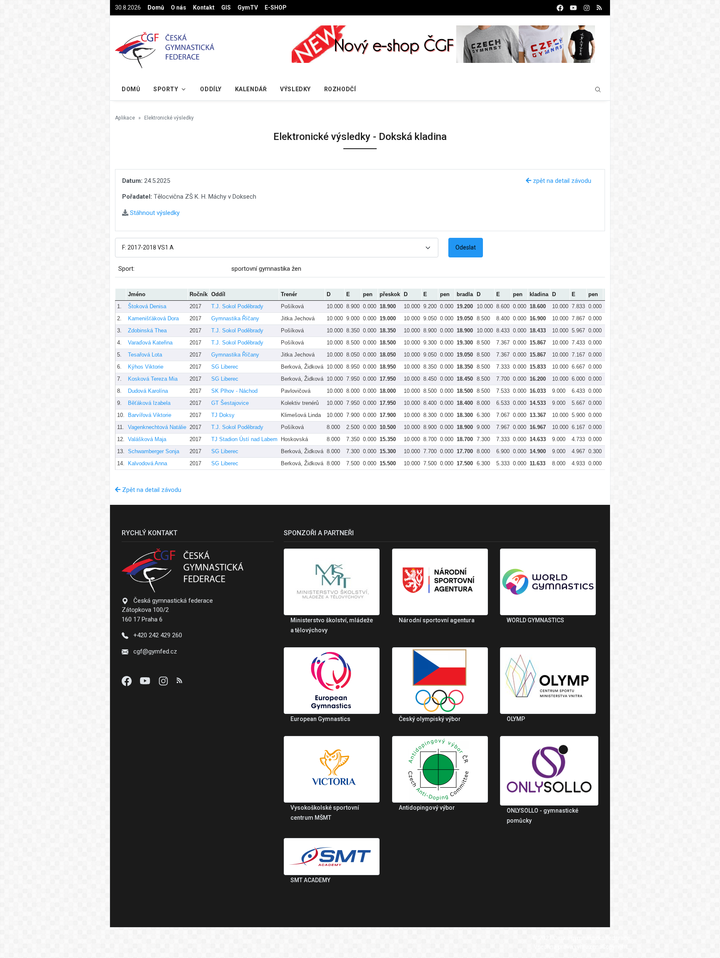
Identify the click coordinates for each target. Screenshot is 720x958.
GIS (226, 7)
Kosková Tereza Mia (153, 379)
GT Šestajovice (230, 403)
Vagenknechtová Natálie (157, 427)
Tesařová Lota (145, 355)
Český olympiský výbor (430, 719)
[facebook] (560, 7)
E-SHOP (276, 7)
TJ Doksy (223, 415)
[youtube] (573, 7)
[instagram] (586, 7)
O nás (178, 7)
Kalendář (251, 89)
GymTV (248, 7)
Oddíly (210, 89)
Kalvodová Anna (147, 463)
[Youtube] (146, 680)
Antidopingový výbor (427, 807)
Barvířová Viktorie (149, 415)
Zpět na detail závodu (150, 490)
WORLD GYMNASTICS (535, 620)
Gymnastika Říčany (235, 318)
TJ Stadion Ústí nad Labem (244, 439)
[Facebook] (127, 680)
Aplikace (125, 118)
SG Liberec (224, 367)
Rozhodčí (340, 89)
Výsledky (295, 89)
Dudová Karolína (148, 391)
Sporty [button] (165, 89)
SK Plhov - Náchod (234, 391)
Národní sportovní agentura (437, 620)
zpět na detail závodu (561, 181)
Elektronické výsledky (169, 118)
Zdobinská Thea (147, 330)
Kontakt (204, 7)
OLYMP (516, 719)
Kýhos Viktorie (145, 367)
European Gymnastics (320, 719)
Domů (156, 7)
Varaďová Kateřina (150, 342)
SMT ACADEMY (310, 880)
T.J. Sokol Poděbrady (237, 306)
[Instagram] (164, 680)
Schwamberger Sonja (153, 451)
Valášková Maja (147, 439)
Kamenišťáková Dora (153, 318)
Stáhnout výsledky (154, 213)
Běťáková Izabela (149, 403)
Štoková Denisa (147, 306)
